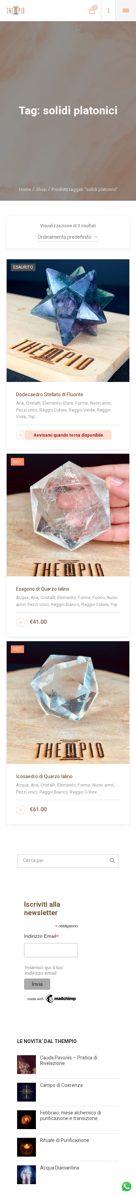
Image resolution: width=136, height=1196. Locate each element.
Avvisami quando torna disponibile (68, 435)
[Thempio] (15, 10)
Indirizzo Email (41, 937)
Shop (41, 189)
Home (25, 189)
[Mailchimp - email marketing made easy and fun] (52, 998)
